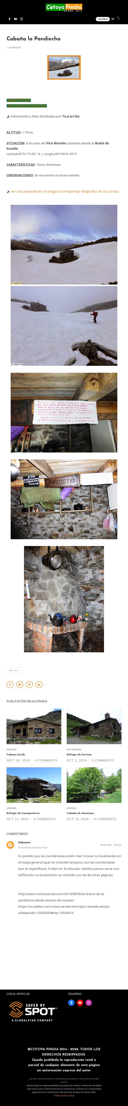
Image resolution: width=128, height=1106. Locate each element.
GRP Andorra (74, 749)
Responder (106, 844)
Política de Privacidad (64, 1095)
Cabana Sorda (15, 754)
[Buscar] (119, 18)
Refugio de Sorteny (79, 754)
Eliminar (118, 844)
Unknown (24, 842)
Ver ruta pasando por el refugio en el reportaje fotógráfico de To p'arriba (64, 191)
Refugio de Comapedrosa (23, 813)
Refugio (13, 670)
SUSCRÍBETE (103, 19)
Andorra (11, 749)
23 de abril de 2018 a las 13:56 (32, 847)
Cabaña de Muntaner (80, 813)
